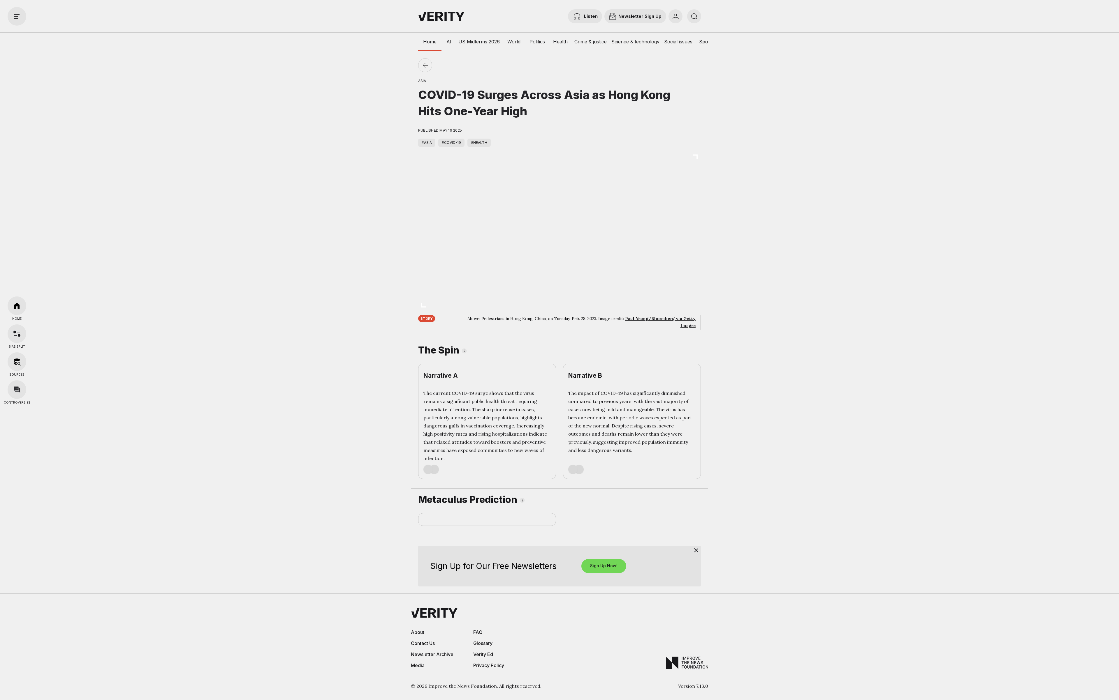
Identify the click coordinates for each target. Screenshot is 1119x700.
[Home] (17, 305)
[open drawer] (17, 16)
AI (448, 42)
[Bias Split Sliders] (17, 333)
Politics (537, 42)
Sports (706, 42)
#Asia (427, 142)
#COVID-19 (451, 142)
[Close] (696, 550)
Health (560, 42)
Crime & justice (590, 42)
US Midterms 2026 (479, 42)
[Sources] (17, 361)
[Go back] (425, 65)
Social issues (678, 42)
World (513, 42)
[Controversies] (17, 389)
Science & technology (635, 42)
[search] (694, 16)
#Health (479, 142)
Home (430, 42)
